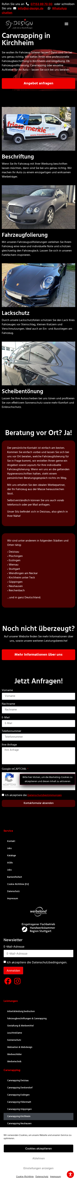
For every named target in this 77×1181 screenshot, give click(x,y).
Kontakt (11, 841)
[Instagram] (17, 981)
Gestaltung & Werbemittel (20, 1026)
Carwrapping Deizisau (18, 1080)
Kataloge (11, 855)
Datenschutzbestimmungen (44, 795)
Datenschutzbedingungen (49, 962)
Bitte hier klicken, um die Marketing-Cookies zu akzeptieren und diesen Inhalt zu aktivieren (48, 779)
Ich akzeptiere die (33, 795)
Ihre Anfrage (9, 745)
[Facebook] (8, 981)
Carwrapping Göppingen (19, 1109)
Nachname (8, 704)
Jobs (9, 848)
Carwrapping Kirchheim (18, 1116)
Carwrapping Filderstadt (19, 1102)
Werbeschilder (14, 1054)
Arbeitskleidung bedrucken (21, 1011)
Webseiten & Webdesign (19, 1047)
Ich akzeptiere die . (37, 962)
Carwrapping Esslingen (18, 1095)
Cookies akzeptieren (38, 1148)
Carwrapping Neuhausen (19, 1123)
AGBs (10, 863)
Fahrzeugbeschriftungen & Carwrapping (27, 1019)
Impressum (55, 1176)
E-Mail (6, 718)
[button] (66, 24)
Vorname (7, 691)
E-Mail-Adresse (14, 946)
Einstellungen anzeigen (38, 1168)
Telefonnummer (11, 732)
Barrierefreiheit (14, 877)
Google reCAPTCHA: (14, 769)
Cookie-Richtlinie (25, 1176)
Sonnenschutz (14, 1040)
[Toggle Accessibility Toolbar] (70, 1174)
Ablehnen (38, 1158)
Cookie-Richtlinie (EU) (18, 884)
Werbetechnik (14, 1061)
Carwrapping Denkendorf (19, 1088)
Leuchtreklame (14, 1033)
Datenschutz (41, 1176)
